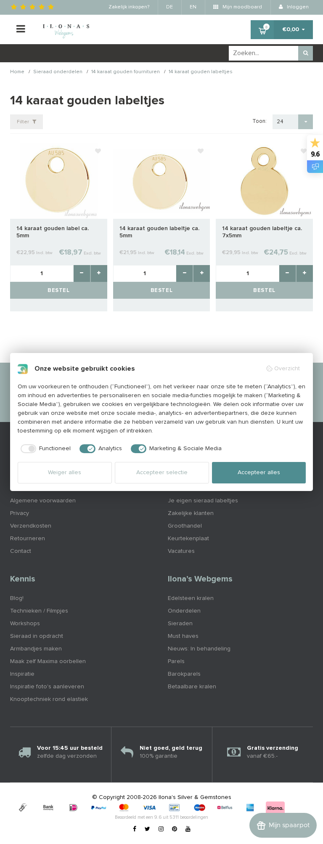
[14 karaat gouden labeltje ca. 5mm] (161, 180)
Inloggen (297, 7)
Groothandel (185, 526)
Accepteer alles (259, 472)
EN (193, 7)
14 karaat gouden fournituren (125, 72)
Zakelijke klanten (191, 513)
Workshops (25, 623)
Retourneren (27, 538)
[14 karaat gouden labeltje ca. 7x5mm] (264, 180)
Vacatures (181, 551)
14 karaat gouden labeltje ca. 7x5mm (262, 232)
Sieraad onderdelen (57, 72)
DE (169, 7)
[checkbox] (44, 449)
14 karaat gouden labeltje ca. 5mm (159, 232)
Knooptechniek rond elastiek (49, 699)
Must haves (183, 636)
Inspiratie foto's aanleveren (47, 687)
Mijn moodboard (241, 7)
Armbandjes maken (36, 649)
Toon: (259, 121)
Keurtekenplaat (188, 538)
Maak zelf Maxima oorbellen (48, 661)
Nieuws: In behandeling (199, 649)
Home (17, 72)
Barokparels (184, 674)
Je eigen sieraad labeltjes (203, 501)
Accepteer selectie (162, 472)
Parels (176, 661)
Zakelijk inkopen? (129, 7)
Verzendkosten (30, 526)
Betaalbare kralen (192, 687)
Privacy (19, 513)
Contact (20, 551)
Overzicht (287, 369)
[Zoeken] (305, 53)
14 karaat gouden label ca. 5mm (52, 232)
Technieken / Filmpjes (39, 611)
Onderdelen (184, 611)
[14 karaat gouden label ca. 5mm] (58, 180)
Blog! (17, 598)
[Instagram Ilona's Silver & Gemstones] (161, 829)
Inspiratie (22, 674)
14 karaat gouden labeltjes (201, 72)
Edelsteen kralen (191, 598)
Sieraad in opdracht (36, 636)
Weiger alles (64, 472)
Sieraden (180, 623)
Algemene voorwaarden (43, 501)
